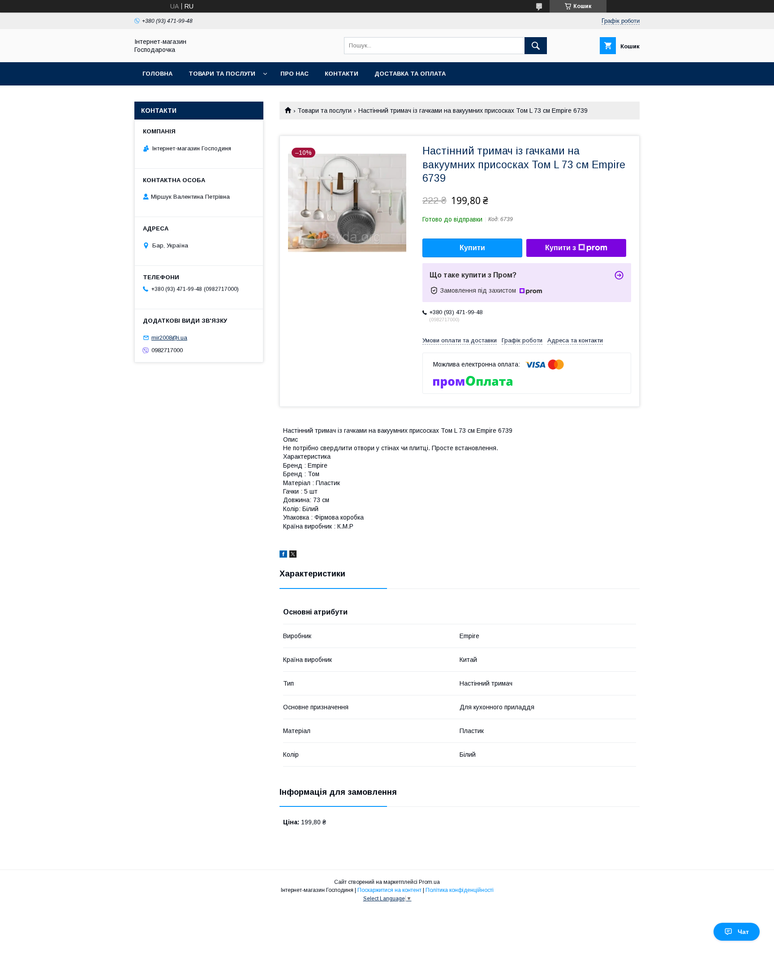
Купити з (560, 248)
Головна (157, 73)
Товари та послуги (222, 73)
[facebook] (283, 555)
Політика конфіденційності (460, 890)
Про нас (294, 73)
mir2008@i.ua (169, 337)
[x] (293, 555)
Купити (472, 248)
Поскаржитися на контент (389, 890)
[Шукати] (536, 45)
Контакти (341, 73)
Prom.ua (429, 882)
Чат (743, 931)
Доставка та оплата (410, 73)
